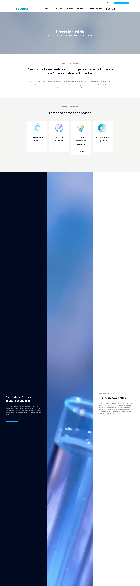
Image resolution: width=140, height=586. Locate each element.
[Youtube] (114, 9)
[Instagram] (109, 9)
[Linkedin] (106, 9)
